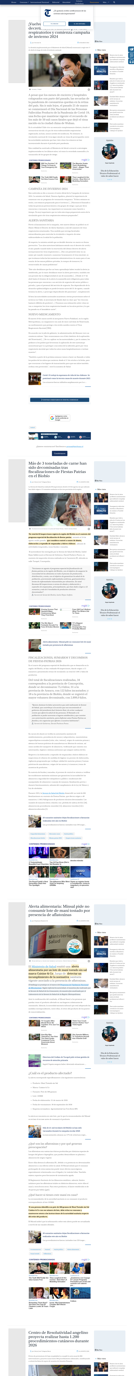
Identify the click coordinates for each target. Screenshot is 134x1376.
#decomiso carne (54, 834)
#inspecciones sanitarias (73, 838)
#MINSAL (47, 1249)
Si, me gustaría (79, 24)
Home (13, 2)
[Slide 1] (108, 179)
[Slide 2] (109, 179)
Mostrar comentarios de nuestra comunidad (60, 400)
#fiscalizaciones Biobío (37, 838)
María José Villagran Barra (42, 482)
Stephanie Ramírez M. (41, 921)
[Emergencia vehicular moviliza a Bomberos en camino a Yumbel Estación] (102, 70)
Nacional (45, 2)
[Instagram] (72, 437)
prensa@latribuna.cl (74, 446)
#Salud (32, 427)
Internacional (35, 2)
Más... (105, 2)
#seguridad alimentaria (37, 834)
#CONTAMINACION (35, 1249)
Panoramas (94, 2)
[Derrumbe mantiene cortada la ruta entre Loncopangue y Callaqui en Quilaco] (102, 127)
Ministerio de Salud (44, 966)
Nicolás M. (37, 42)
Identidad (66, 2)
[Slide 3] (111, 179)
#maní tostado (34, 1254)
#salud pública (68, 834)
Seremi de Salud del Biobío (53, 793)
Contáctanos (59, 453)
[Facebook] (47, 437)
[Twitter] (59, 437)
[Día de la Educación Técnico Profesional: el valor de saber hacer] (110, 151)
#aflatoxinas (47, 1254)
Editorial (55, 2)
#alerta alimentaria (73, 1249)
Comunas (24, 2)
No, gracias (54, 23)
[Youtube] (84, 437)
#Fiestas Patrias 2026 (55, 838)
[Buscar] (118, 2)
